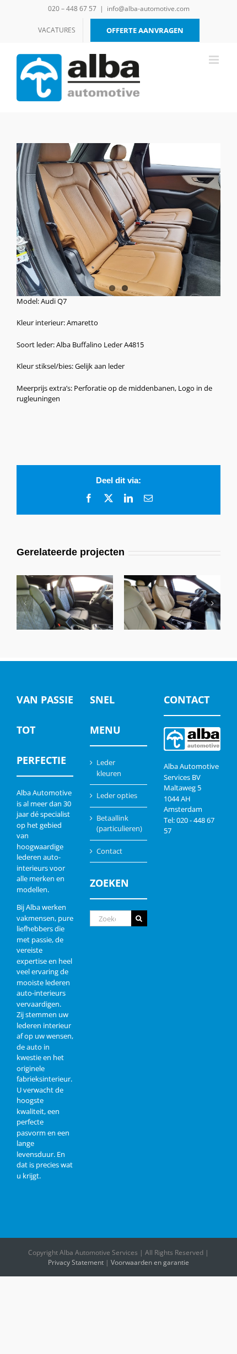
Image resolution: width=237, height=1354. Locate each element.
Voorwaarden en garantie (150, 1262)
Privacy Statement (76, 1262)
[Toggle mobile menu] (214, 59)
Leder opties (116, 795)
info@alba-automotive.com (148, 8)
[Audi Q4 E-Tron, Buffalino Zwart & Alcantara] (65, 602)
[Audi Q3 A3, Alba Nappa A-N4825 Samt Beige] (172, 602)
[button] (25, 603)
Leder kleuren (108, 767)
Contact (109, 851)
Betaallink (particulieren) (118, 823)
